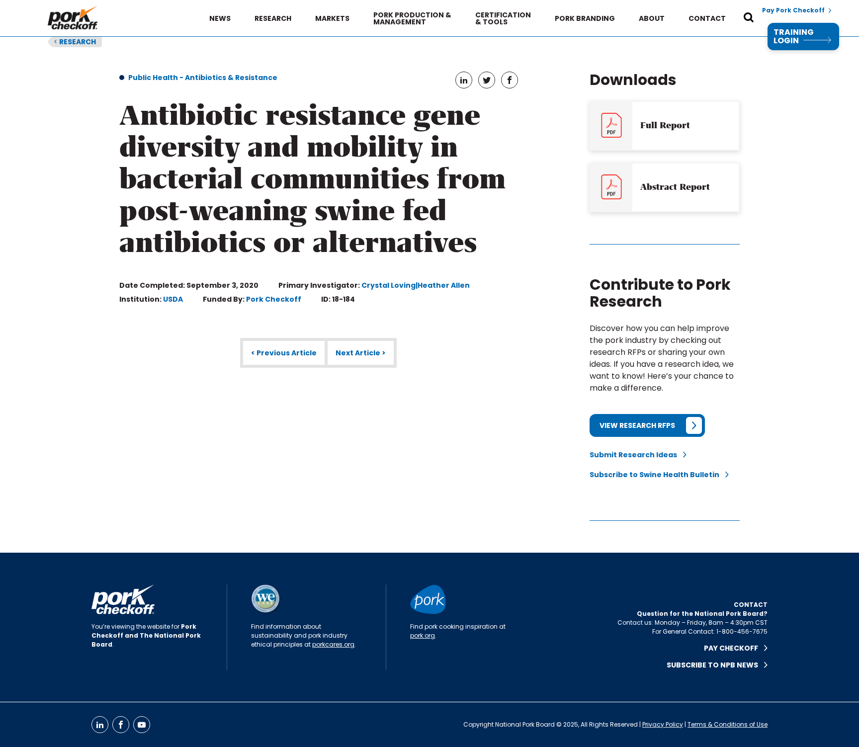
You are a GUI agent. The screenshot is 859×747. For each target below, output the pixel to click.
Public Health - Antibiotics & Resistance (202, 78)
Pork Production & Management (412, 18)
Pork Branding (585, 18)
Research (273, 18)
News (220, 18)
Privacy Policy (662, 724)
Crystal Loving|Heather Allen (415, 285)
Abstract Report (675, 186)
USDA (173, 299)
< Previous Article (284, 353)
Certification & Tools (503, 18)
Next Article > (361, 353)
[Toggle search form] (749, 18)
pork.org (422, 635)
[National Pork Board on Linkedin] (99, 724)
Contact (707, 18)
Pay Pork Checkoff (793, 10)
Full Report (665, 125)
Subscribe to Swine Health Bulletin (657, 475)
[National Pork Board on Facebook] (120, 724)
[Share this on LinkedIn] (463, 80)
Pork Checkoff (273, 299)
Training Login (793, 36)
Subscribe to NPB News (715, 665)
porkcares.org (333, 644)
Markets (332, 18)
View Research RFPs (637, 425)
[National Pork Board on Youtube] (141, 724)
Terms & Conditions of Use (727, 724)
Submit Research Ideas (636, 455)
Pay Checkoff (734, 648)
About (652, 18)
